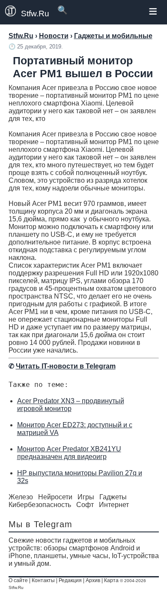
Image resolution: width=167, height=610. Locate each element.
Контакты (43, 580)
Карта (111, 580)
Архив (93, 580)
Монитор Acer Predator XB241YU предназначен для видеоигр (69, 452)
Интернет (114, 504)
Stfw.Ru (35, 13)
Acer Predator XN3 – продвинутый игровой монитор (70, 404)
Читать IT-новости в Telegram (66, 366)
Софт (85, 504)
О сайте (18, 580)
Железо (21, 497)
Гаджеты (113, 497)
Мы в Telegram (40, 524)
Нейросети (55, 497)
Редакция (70, 580)
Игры (86, 497)
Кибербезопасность (40, 504)
